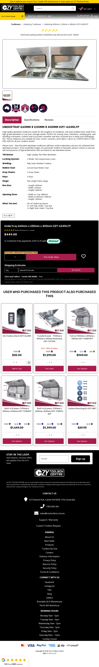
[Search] (73, 8)
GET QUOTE (76, 270)
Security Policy (49, 568)
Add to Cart (17, 368)
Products (49, 544)
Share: (6, 216)
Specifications (31, 119)
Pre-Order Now (51, 257)
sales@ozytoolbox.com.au (52, 513)
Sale (50, 16)
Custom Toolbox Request (48, 525)
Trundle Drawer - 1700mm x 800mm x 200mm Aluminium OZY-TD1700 (49, 339)
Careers (49, 552)
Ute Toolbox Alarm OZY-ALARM (17, 336)
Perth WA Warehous (49, 605)
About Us (31, 16)
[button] (83, 256)
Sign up (80, 458)
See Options (82, 368)
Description (12, 119)
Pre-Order (49, 368)
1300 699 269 (85, 16)
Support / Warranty (48, 519)
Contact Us (41, 16)
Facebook (49, 582)
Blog (49, 593)
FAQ (49, 590)
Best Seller (49, 540)
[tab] (12, 120)
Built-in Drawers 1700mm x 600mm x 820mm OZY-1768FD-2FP (49, 411)
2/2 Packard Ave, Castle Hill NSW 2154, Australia (52, 499)
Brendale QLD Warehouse (49, 601)
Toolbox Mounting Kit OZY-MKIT (82, 408)
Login (96, 16)
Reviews (48, 119)
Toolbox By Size (49, 548)
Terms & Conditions (49, 572)
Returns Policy (49, 564)
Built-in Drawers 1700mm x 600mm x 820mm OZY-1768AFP (17, 409)
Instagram (49, 586)
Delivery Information (49, 556)
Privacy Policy (49, 560)
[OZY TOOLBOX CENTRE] (13, 7)
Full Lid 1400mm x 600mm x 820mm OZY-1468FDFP (82, 337)
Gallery (49, 597)
